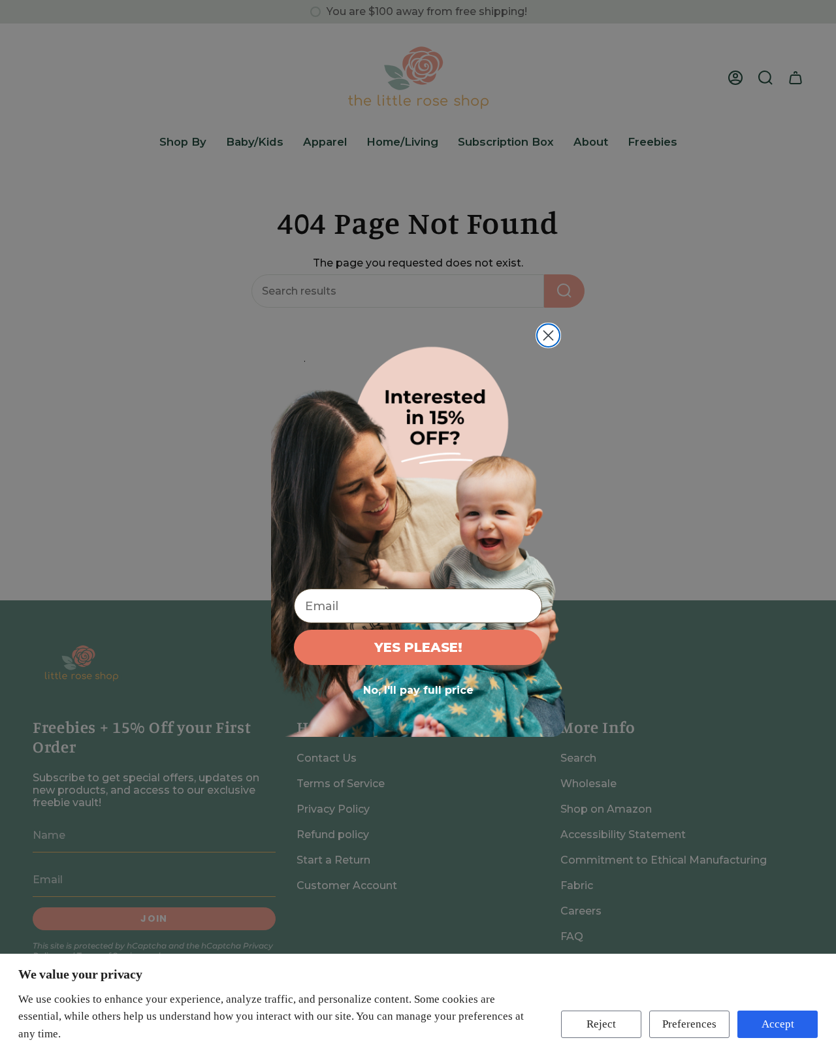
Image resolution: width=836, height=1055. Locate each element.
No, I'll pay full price (418, 690)
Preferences (689, 1024)
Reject (601, 1024)
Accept (778, 1024)
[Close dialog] (548, 335)
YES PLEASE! (418, 647)
